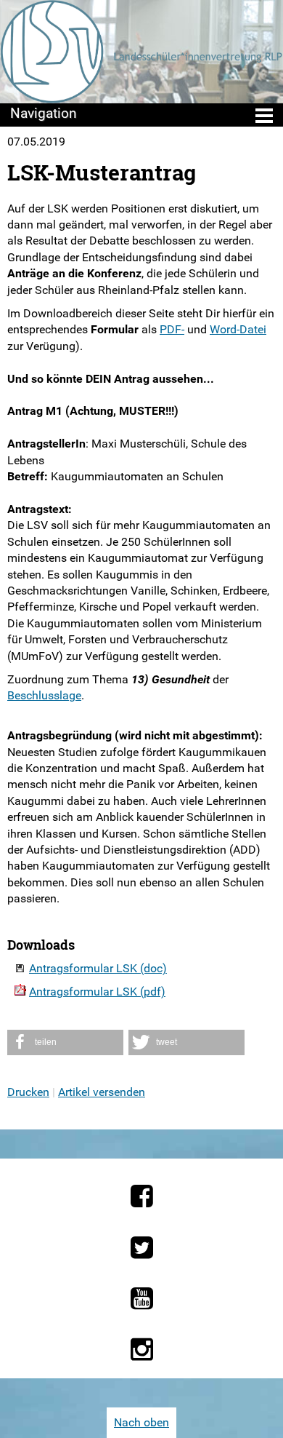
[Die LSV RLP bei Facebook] (142, 1196)
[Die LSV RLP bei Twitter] (142, 1247)
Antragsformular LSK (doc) (98, 968)
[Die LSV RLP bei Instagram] (142, 1349)
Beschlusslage (44, 695)
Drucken (28, 1092)
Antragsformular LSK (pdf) (97, 991)
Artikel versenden (101, 1092)
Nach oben (141, 1422)
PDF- (172, 329)
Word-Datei (238, 329)
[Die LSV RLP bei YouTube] (142, 1298)
